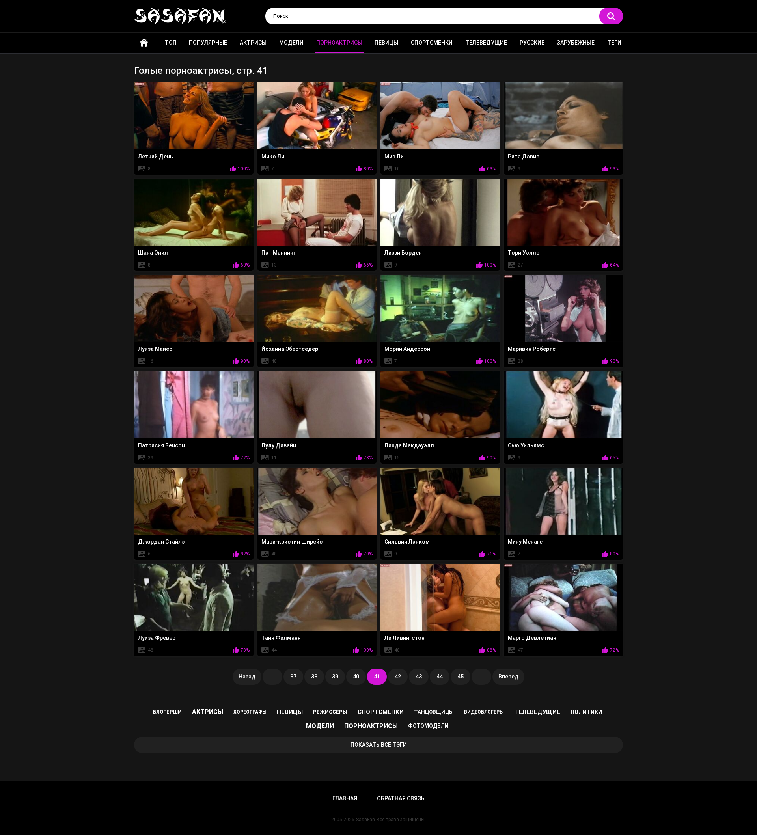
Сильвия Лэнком (407, 542)
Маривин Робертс (532, 349)
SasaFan (365, 819)
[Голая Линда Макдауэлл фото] (440, 404)
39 (335, 676)
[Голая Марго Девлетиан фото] (563, 597)
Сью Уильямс (526, 445)
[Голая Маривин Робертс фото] (563, 308)
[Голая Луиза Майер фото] (194, 308)
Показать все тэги (379, 745)
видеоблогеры (484, 712)
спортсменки (381, 712)
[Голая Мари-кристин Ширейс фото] (317, 501)
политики (586, 712)
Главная (144, 43)
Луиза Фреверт (158, 638)
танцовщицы (434, 712)
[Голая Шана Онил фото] (194, 212)
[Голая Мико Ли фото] (317, 115)
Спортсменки (432, 42)
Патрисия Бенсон (161, 445)
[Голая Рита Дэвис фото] (563, 115)
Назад (247, 676)
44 (439, 676)
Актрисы (253, 42)
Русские (532, 42)
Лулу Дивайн (278, 445)
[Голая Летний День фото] (194, 115)
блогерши (167, 712)
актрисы (207, 712)
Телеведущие (486, 42)
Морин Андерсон (407, 349)
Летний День (155, 156)
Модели (291, 42)
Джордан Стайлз (161, 542)
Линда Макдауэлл (409, 445)
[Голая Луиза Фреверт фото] (194, 597)
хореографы (250, 712)
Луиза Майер (155, 349)
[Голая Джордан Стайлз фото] (194, 501)
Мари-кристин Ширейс (292, 542)
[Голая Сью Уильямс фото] (563, 404)
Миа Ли (394, 156)
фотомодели (428, 726)
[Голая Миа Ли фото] (440, 115)
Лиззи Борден (403, 253)
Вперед (508, 676)
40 (356, 676)
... (272, 676)
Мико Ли (272, 156)
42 (398, 676)
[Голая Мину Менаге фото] (563, 501)
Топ (171, 42)
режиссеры (330, 712)
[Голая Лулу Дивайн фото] (317, 404)
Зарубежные (576, 42)
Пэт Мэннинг (278, 253)
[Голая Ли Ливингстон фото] (440, 597)
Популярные (208, 42)
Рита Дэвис (523, 156)
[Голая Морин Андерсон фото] (440, 308)
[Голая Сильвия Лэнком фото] (440, 501)
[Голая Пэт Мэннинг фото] (317, 212)
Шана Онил (153, 253)
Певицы (386, 42)
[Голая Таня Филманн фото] (317, 597)
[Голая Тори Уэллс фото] (563, 212)
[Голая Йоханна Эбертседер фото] (317, 308)
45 (460, 676)
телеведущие (537, 712)
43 (419, 676)
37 (293, 676)
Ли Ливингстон (404, 638)
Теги (614, 42)
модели (320, 726)
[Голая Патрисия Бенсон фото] (194, 404)
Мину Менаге (525, 542)
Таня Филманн (281, 638)
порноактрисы (371, 726)
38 (314, 676)
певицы (290, 712)
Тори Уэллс (523, 253)
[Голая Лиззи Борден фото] (440, 212)
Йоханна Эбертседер (289, 349)
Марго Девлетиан (532, 638)
